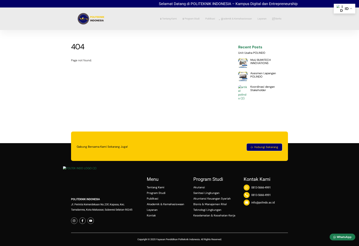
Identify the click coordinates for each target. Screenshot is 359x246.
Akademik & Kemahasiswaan (236, 18)
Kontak (151, 215)
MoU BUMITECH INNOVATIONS (260, 61)
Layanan (261, 18)
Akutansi (199, 187)
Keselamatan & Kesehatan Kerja (214, 215)
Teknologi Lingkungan (207, 210)
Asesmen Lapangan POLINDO (263, 75)
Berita (278, 18)
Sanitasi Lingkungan (206, 193)
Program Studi (192, 18)
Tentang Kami (169, 18)
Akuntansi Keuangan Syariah (212, 198)
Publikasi (210, 18)
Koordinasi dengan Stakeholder (262, 88)
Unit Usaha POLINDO (251, 53)
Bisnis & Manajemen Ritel (210, 204)
